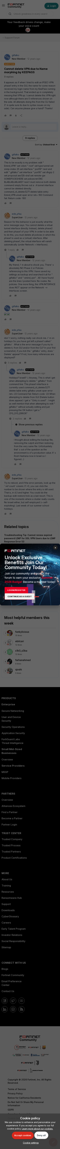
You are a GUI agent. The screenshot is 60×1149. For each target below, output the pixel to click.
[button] (30, 1142)
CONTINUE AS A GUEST (20, 596)
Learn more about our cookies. (37, 1128)
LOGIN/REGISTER (16, 590)
